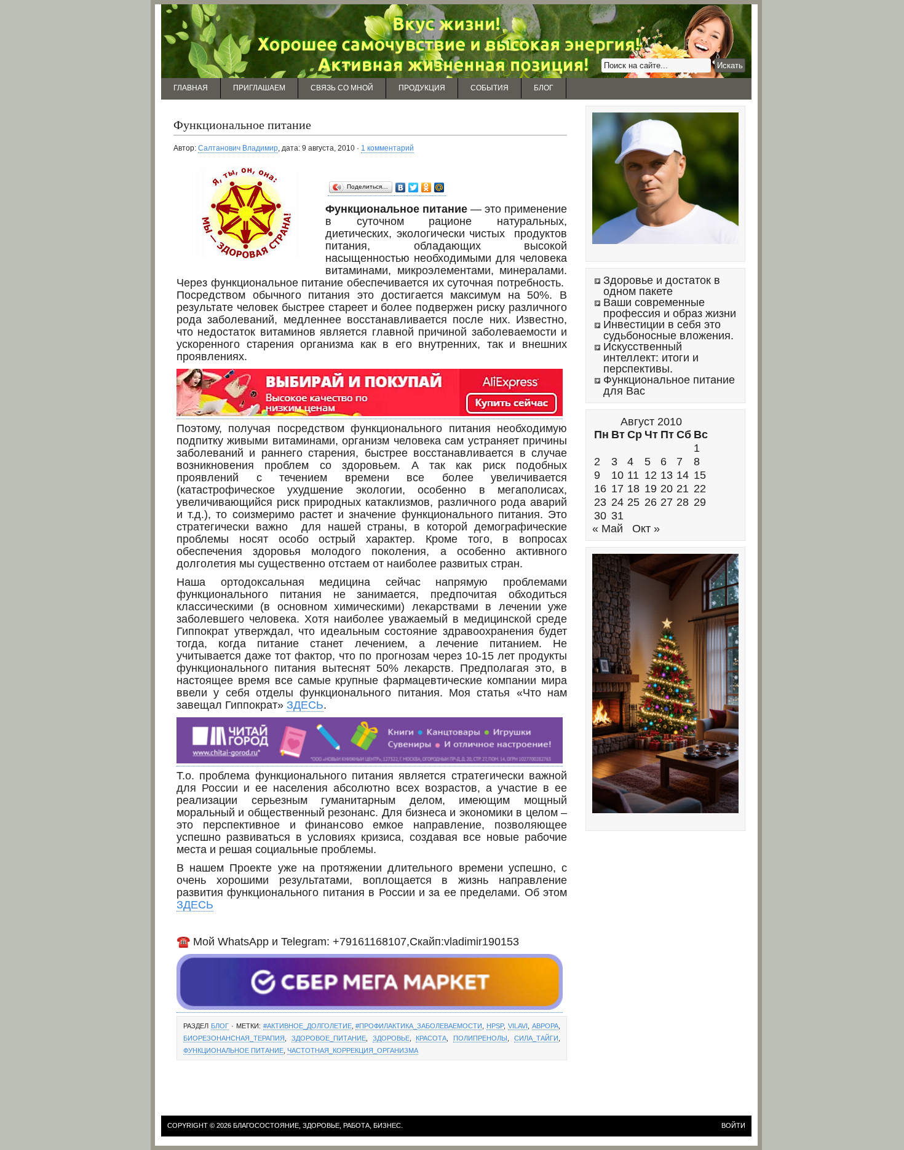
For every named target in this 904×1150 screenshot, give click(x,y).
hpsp (495, 1026)
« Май (607, 528)
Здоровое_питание (328, 1038)
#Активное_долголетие (307, 1026)
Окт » (646, 528)
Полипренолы (480, 1038)
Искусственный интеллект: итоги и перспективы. (651, 358)
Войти (733, 1125)
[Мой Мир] (439, 187)
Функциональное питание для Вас (669, 385)
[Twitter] (413, 187)
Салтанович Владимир (238, 148)
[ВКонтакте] (400, 187)
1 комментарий (387, 148)
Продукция (421, 88)
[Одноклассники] (426, 187)
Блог (543, 88)
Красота (431, 1038)
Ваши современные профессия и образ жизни (669, 308)
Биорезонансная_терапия (234, 1038)
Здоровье (391, 1038)
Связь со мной (342, 88)
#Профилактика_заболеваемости (418, 1026)
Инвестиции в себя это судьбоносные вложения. (668, 330)
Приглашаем (259, 88)
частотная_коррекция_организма (352, 1050)
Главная (190, 88)
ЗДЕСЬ (305, 705)
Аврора (545, 1026)
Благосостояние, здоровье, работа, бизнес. (318, 1125)
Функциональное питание (242, 124)
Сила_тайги (536, 1038)
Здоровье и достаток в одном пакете (661, 285)
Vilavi (518, 1026)
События (489, 88)
